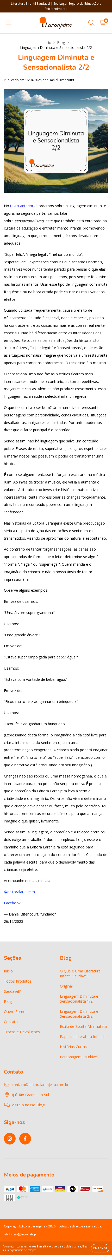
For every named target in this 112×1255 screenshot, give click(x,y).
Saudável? (12, 991)
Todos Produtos (18, 981)
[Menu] (9, 23)
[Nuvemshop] (20, 1235)
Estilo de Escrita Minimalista (83, 1026)
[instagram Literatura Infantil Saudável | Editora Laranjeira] (10, 1139)
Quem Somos (15, 1011)
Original (66, 986)
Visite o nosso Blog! (28, 1104)
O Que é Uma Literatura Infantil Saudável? (80, 973)
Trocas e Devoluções (22, 1031)
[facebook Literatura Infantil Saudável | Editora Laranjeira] (25, 1139)
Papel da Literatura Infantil (82, 1036)
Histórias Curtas (73, 1046)
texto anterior (21, 205)
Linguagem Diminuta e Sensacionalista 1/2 (79, 999)
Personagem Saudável (79, 1056)
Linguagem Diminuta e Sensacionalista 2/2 (79, 1014)
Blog (61, 42)
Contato (11, 1021)
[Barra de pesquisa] (91, 23)
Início (46, 42)
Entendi (100, 1248)
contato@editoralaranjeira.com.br (40, 1084)
